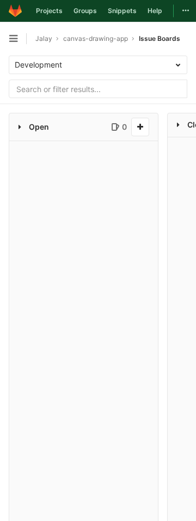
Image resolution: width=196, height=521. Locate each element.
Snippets (122, 11)
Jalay (43, 38)
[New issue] (140, 127)
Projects (49, 11)
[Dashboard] (15, 11)
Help (155, 11)
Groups (85, 11)
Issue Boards (159, 38)
